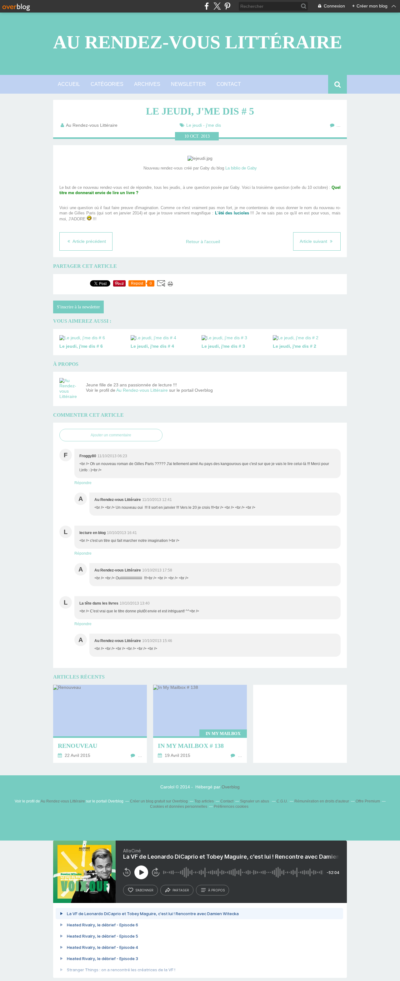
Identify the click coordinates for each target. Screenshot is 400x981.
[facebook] (207, 6)
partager (180, 890)
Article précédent (89, 241)
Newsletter (188, 84)
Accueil (69, 84)
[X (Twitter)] (217, 6)
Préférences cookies (231, 806)
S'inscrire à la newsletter (78, 307)
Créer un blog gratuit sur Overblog (159, 801)
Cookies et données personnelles (178, 806)
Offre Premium (368, 801)
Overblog (231, 786)
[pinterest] (227, 6)
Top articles (204, 801)
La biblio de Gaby (241, 168)
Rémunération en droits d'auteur (321, 801)
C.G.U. (282, 801)
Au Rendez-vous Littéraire (197, 42)
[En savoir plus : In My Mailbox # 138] (200, 724)
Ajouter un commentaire (111, 435)
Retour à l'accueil (203, 241)
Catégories (107, 84)
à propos (216, 890)
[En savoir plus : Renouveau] (100, 724)
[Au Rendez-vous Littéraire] (70, 389)
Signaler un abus (255, 801)
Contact (229, 84)
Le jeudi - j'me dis (203, 125)
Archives (147, 84)
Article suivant (314, 241)
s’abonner (144, 890)
